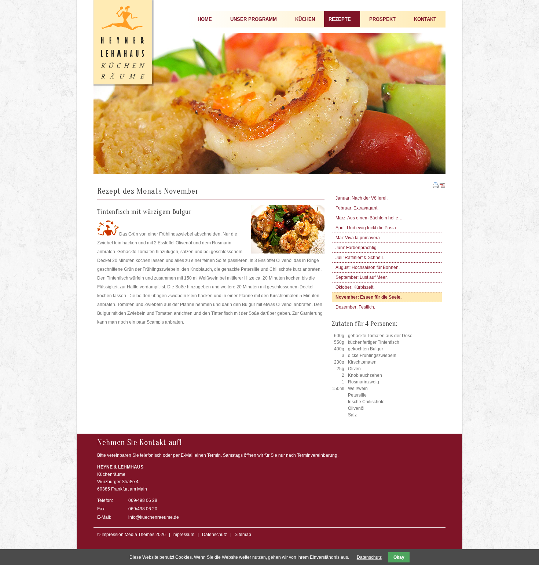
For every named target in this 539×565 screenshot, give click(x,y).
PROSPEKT (382, 19)
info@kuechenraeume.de (153, 517)
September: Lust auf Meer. (362, 277)
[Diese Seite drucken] (436, 186)
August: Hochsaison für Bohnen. (368, 267)
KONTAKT (425, 19)
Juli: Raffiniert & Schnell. (360, 257)
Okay (398, 557)
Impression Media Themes (128, 534)
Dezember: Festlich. (355, 307)
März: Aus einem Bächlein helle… (369, 217)
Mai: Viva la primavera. (358, 237)
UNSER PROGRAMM (253, 19)
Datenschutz (214, 534)
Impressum (183, 534)
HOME (205, 19)
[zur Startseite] (123, 82)
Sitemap (243, 534)
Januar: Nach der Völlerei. (362, 198)
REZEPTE (340, 19)
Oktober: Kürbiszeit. (355, 287)
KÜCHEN (305, 19)
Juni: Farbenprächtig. (357, 247)
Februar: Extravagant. (357, 208)
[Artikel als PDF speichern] (442, 186)
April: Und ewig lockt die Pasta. (366, 227)
